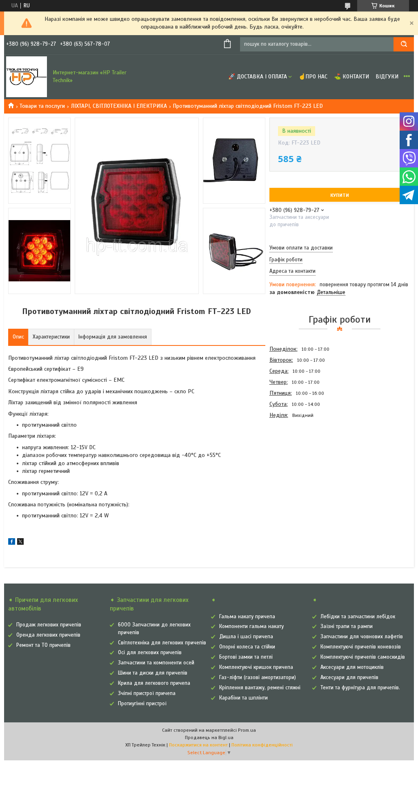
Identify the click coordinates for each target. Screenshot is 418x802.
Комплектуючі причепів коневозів (360, 647)
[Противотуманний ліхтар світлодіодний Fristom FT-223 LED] (298, 464)
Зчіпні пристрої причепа (147, 693)
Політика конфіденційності (262, 745)
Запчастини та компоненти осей (156, 662)
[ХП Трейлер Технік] (26, 76)
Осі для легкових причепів (150, 652)
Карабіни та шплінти (243, 698)
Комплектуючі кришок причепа (256, 667)
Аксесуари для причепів (349, 677)
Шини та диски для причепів (152, 673)
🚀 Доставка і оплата (257, 76)
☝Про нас (312, 76)
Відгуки (387, 76)
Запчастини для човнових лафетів (361, 636)
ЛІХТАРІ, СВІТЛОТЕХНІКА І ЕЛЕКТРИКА (119, 105)
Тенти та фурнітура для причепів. (360, 687)
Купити (339, 195)
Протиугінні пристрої (142, 703)
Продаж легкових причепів (48, 625)
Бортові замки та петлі (246, 657)
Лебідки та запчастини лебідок (357, 616)
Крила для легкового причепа (154, 683)
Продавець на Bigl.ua (209, 737)
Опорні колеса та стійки (247, 647)
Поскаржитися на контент (198, 745)
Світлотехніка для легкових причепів (162, 642)
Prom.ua (247, 730)
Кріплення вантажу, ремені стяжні (259, 687)
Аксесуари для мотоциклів (352, 667)
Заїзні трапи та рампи (346, 626)
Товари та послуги (42, 105)
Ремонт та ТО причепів (43, 645)
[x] (20, 542)
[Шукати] (404, 44)
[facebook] (11, 542)
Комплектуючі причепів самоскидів (362, 657)
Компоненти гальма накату (251, 626)
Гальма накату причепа (247, 616)
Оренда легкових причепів (48, 635)
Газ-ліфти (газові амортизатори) (257, 677)
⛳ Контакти (351, 76)
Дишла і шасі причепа (246, 636)
